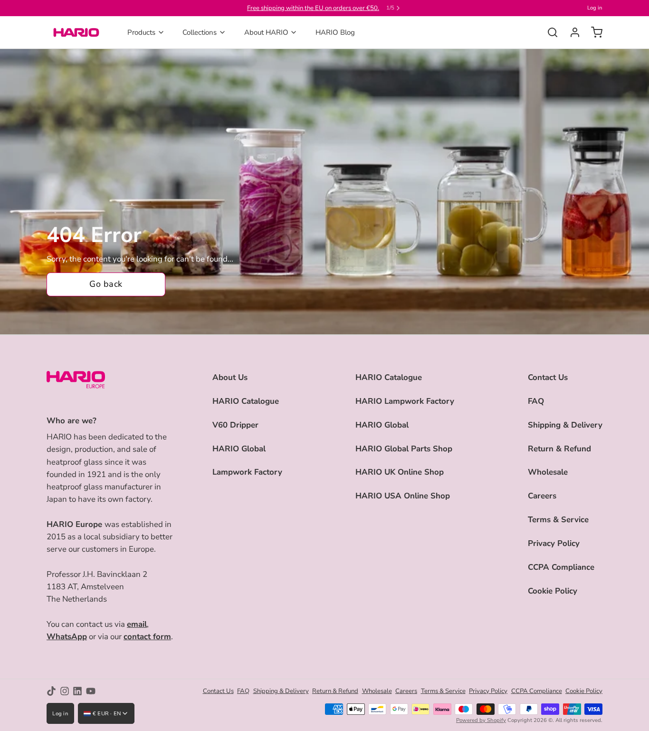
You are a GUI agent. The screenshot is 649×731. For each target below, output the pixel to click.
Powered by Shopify (481, 720)
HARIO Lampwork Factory (404, 401)
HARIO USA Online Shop (402, 495)
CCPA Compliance (561, 567)
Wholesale (548, 472)
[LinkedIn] (77, 691)
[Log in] (571, 32)
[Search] (549, 32)
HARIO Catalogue (245, 401)
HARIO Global (239, 448)
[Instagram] (64, 691)
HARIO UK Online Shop (399, 472)
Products (141, 32)
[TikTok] (51, 691)
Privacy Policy (554, 543)
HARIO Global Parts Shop (403, 448)
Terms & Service (558, 519)
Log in (594, 7)
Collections (199, 32)
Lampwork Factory (247, 472)
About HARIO (266, 32)
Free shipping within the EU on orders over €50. (313, 8)
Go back (105, 284)
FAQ (536, 401)
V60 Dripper (235, 424)
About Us (230, 377)
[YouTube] (90, 691)
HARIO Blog (335, 32)
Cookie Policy (552, 590)
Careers (542, 495)
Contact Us (548, 377)
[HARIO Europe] (76, 32)
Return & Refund (559, 448)
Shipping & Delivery (565, 424)
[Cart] (593, 32)
